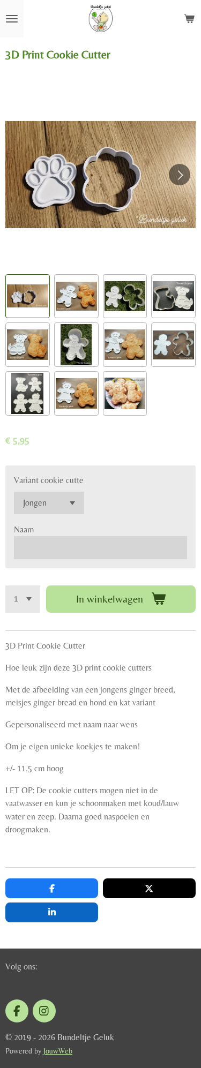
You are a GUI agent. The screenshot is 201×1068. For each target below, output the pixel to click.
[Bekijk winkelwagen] (189, 18)
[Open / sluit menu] (12, 18)
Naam (24, 529)
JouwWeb (57, 1051)
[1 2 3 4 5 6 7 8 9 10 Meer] (22, 599)
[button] (27, 296)
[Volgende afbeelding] (179, 174)
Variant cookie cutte (49, 480)
